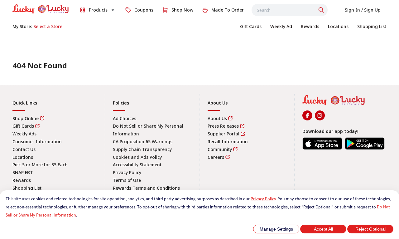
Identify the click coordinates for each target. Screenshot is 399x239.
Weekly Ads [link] (24, 134)
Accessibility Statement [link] (137, 165)
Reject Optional (370, 229)
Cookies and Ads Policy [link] (137, 157)
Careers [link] (216, 157)
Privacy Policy (263, 199)
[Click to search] (322, 10)
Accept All (323, 229)
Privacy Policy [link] (127, 172)
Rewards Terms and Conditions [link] (146, 188)
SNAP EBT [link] (22, 172)
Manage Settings (276, 229)
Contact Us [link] (24, 149)
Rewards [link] (21, 180)
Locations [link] (22, 157)
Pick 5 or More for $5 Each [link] (40, 165)
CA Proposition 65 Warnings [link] (142, 141)
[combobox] (290, 10)
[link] (40, 9)
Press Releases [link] (223, 126)
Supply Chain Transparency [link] (142, 149)
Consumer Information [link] (37, 141)
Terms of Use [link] (127, 180)
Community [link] (220, 149)
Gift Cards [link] (23, 126)
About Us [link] (217, 118)
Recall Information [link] (228, 141)
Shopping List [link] (26, 188)
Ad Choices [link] (124, 118)
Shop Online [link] (25, 118)
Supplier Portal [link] (223, 134)
